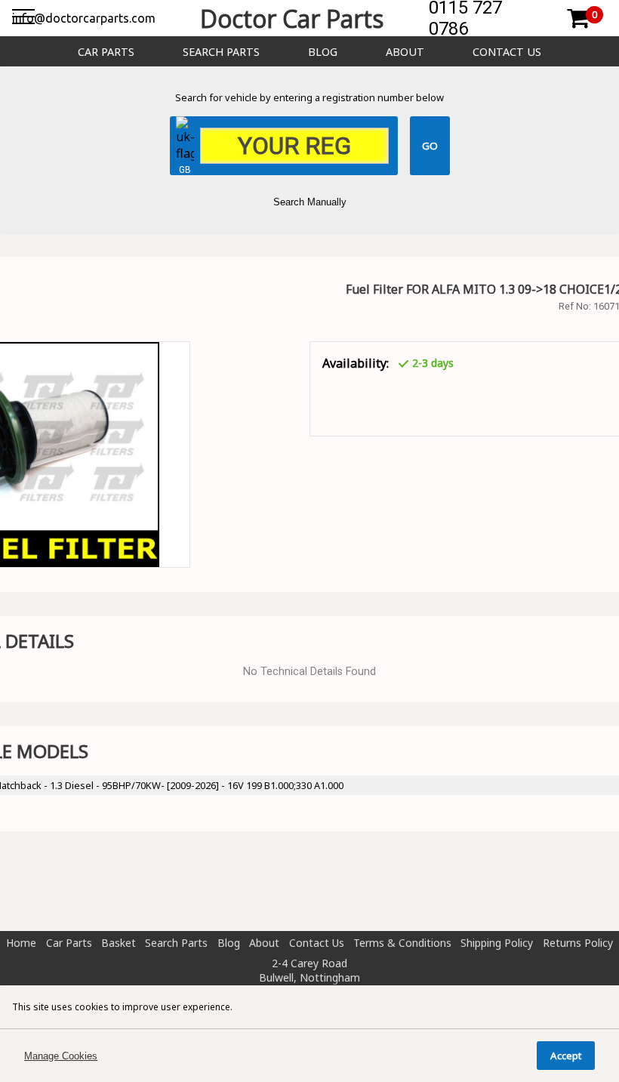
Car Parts (106, 52)
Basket (118, 943)
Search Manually (309, 202)
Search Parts (221, 52)
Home (21, 943)
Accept (565, 1055)
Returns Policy (578, 943)
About (405, 52)
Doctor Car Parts (291, 18)
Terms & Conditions (402, 943)
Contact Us (507, 52)
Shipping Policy (496, 943)
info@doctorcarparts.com (84, 18)
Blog (322, 52)
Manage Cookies (60, 1056)
